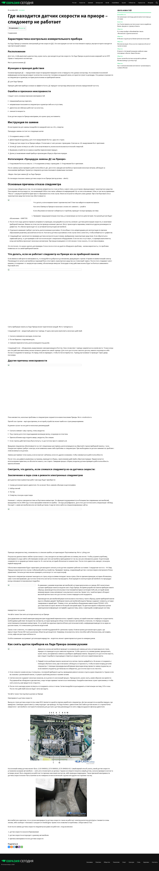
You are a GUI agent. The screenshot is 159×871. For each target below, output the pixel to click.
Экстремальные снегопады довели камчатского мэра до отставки (134, 18)
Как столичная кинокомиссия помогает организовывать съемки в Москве (134, 67)
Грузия (124, 3)
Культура (131, 862)
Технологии (116, 862)
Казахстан (82, 3)
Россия (74, 3)
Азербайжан (115, 3)
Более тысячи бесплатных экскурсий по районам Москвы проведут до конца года (131, 60)
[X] (17, 847)
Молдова (150, 3)
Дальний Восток (121, 14)
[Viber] (19, 847)
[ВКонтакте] (9, 847)
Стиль (138, 862)
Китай (107, 3)
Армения (90, 3)
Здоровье (146, 862)
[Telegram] (14, 847)
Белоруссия (99, 3)
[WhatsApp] (22, 847)
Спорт (124, 862)
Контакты (155, 862)
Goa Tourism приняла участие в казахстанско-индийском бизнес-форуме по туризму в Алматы (134, 25)
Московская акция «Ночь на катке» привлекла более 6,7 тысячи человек (134, 45)
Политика (98, 862)
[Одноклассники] (11, 847)
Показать (22, 28)
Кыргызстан (141, 3)
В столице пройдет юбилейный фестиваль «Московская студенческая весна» (130, 32)
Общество (120, 29)
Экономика (22, 10)
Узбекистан (132, 3)
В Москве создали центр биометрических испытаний (133, 39)
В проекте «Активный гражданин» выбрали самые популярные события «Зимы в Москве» (132, 52)
